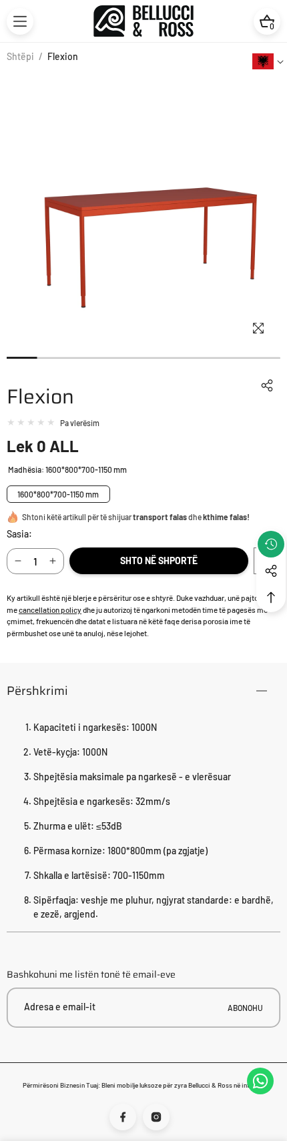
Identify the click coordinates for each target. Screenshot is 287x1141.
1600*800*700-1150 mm (58, 494)
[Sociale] (271, 570)
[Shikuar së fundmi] (271, 544)
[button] (20, 21)
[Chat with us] (260, 1081)
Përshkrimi (37, 691)
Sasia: (19, 533)
